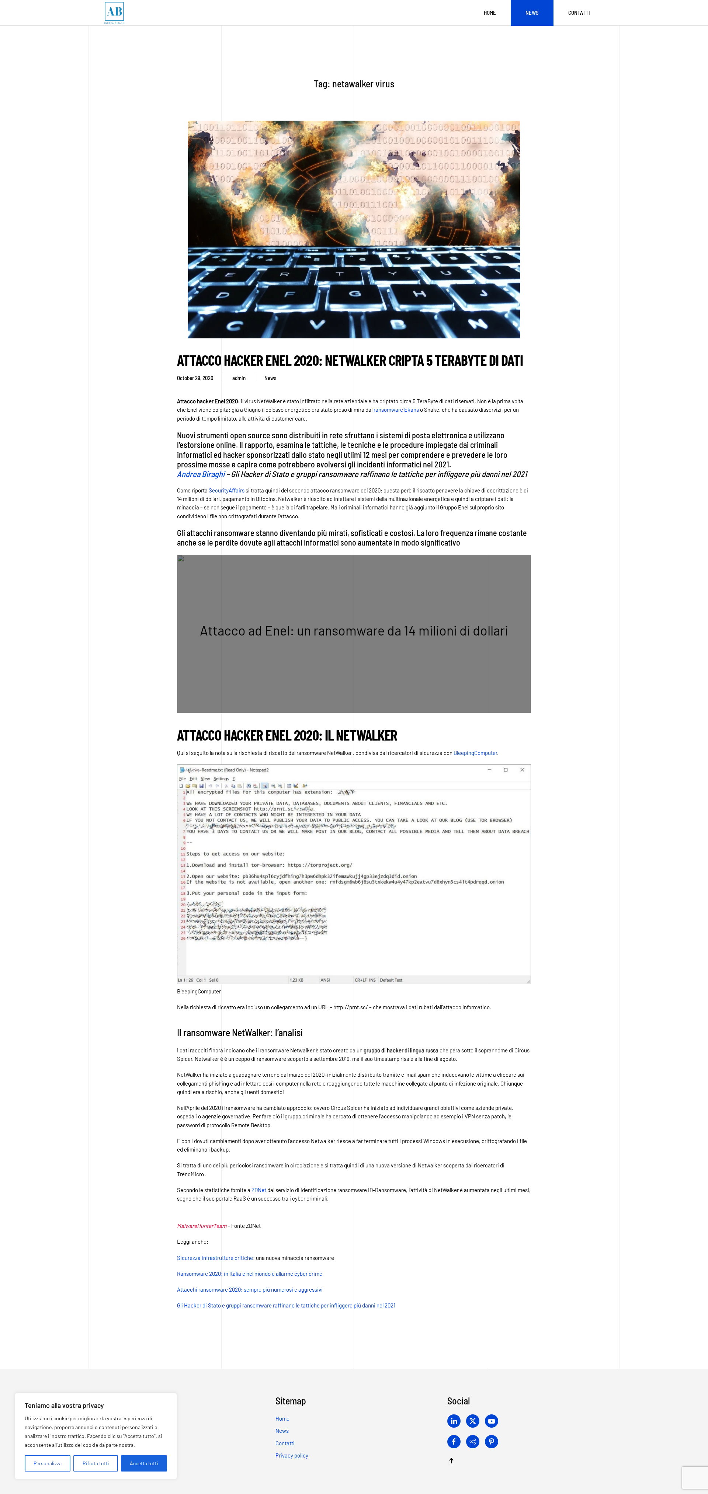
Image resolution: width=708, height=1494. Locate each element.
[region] (96, 1436)
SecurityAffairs (226, 490)
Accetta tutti (144, 1463)
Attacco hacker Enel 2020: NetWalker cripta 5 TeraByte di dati (350, 360)
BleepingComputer (475, 752)
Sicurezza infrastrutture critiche (215, 1257)
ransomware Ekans (396, 409)
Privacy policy (291, 1455)
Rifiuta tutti (96, 1463)
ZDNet (258, 1190)
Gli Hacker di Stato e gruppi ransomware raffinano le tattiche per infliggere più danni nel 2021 (286, 1305)
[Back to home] (114, 13)
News (532, 12)
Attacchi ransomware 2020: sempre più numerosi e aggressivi (250, 1289)
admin (239, 378)
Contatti (579, 12)
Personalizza (48, 1463)
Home (490, 12)
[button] (451, 1460)
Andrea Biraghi (201, 473)
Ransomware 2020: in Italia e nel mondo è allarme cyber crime (249, 1273)
